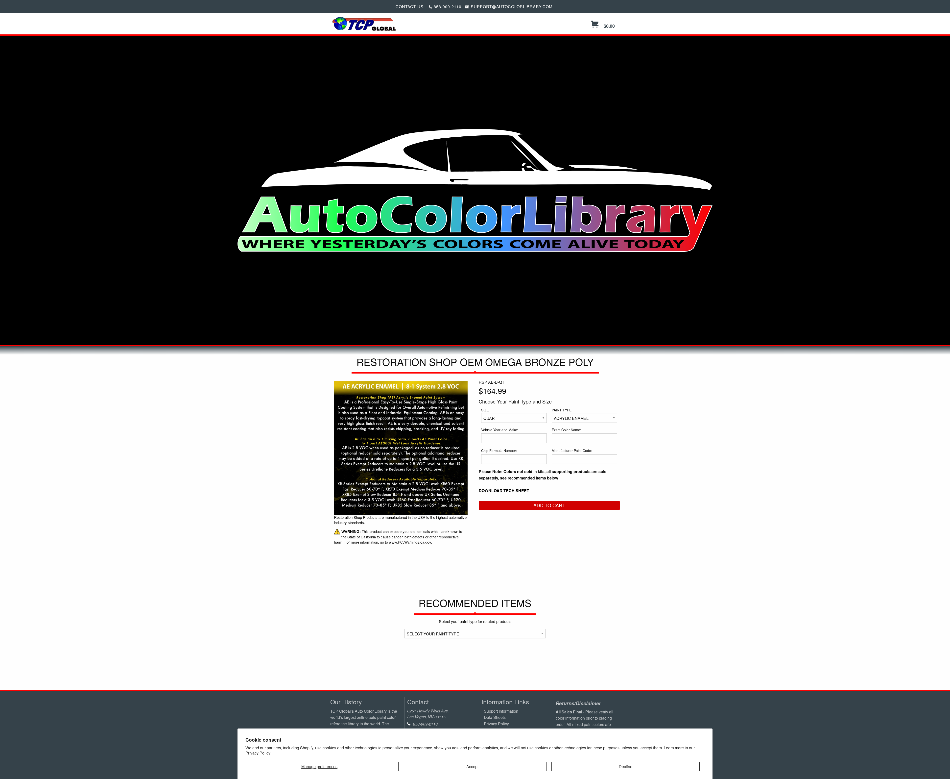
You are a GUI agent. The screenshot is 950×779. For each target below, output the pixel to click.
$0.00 (608, 26)
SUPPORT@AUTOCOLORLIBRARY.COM (511, 6)
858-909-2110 (447, 6)
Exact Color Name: (566, 429)
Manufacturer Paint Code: (572, 450)
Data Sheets (495, 717)
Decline (625, 766)
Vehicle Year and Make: (499, 429)
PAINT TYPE (561, 409)
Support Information (501, 711)
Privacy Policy (257, 753)
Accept (472, 766)
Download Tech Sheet (504, 490)
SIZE (485, 409)
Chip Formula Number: (499, 450)
